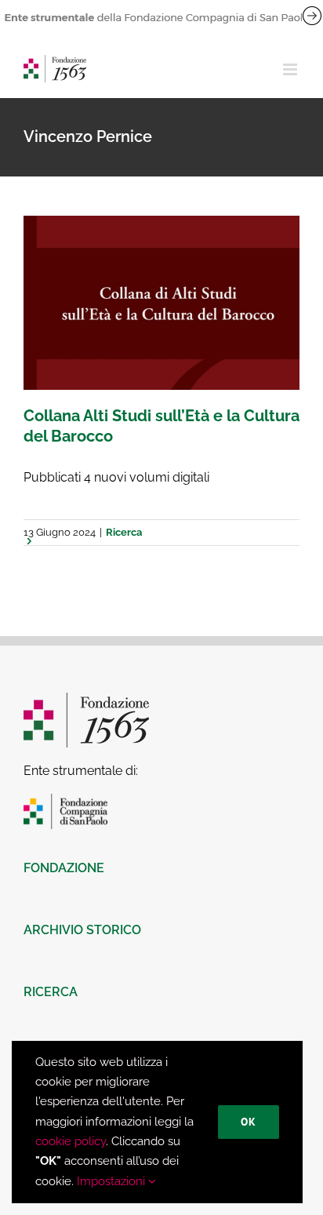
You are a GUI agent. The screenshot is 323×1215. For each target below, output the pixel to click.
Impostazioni (112, 1181)
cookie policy (70, 1141)
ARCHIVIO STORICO (82, 929)
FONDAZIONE (64, 867)
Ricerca (124, 532)
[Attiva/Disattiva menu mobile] (291, 69)
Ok (248, 1122)
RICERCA (51, 991)
